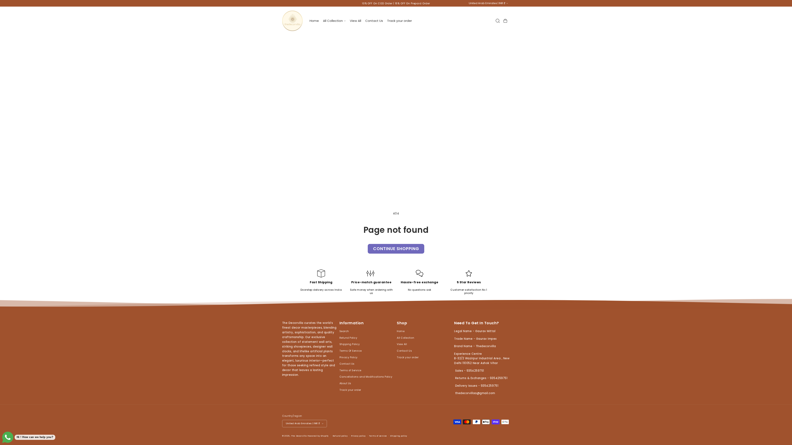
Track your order (350, 390)
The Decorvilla (299, 435)
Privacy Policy (348, 357)
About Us (345, 383)
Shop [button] (402, 323)
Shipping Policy (349, 344)
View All (402, 344)
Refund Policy (348, 338)
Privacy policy (358, 435)
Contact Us (347, 363)
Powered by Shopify (318, 435)
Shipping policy (398, 435)
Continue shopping (396, 249)
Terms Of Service (350, 350)
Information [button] (351, 323)
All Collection (405, 338)
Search (344, 331)
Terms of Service (350, 370)
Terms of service (378, 435)
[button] (334, 20)
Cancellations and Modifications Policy (365, 376)
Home (400, 331)
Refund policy (340, 435)
